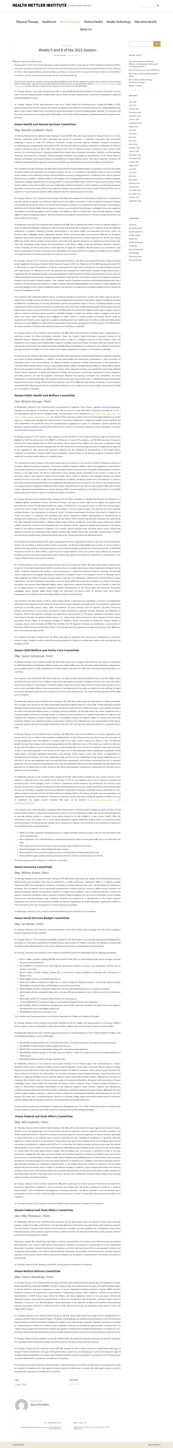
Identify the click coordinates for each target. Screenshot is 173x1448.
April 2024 (132, 141)
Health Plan (133, 239)
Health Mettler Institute (39, 5)
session (18, 1384)
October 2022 (134, 197)
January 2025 (134, 109)
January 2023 (134, 187)
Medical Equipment (136, 249)
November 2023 (135, 158)
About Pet (133, 224)
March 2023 (133, 179)
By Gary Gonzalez (60, 55)
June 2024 (133, 133)
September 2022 (135, 201)
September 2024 (135, 123)
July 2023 (132, 169)
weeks (24, 1384)
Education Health (145, 21)
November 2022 (135, 194)
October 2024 (134, 119)
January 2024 (134, 151)
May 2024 (132, 137)
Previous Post (41, 1426)
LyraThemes (157, 1445)
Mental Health (93, 21)
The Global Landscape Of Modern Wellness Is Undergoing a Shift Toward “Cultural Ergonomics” (143, 64)
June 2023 (133, 172)
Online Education (135, 256)
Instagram (19, 86)
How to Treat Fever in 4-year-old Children (144, 70)
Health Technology (119, 21)
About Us (86, 29)
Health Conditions (135, 232)
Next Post (92, 1426)
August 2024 (133, 126)
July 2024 (132, 130)
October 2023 (134, 162)
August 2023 (133, 165)
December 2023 (135, 155)
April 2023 (132, 176)
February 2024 (134, 148)
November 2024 (135, 116)
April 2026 (132, 102)
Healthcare (49, 21)
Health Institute (70, 21)
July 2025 (132, 105)
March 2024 (133, 144)
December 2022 (135, 190)
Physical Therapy (27, 21)
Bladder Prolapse (135, 86)
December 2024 (135, 112)
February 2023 (134, 183)
